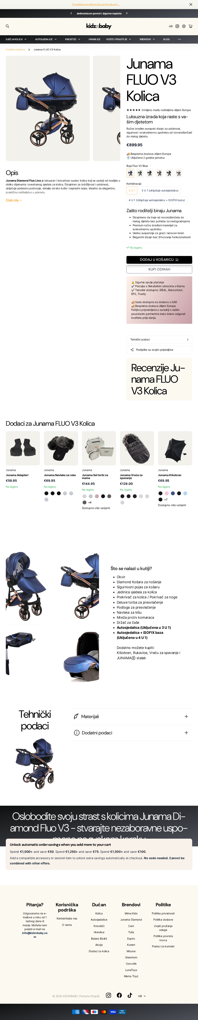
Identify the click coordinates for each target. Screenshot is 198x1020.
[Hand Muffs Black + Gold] (46, 493)
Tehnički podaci (140, 339)
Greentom (131, 957)
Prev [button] (71, 13)
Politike (163, 905)
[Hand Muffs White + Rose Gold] (64, 493)
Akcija (99, 944)
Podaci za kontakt (163, 946)
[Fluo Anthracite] (160, 493)
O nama (67, 924)
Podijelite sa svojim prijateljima (154, 349)
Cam (131, 926)
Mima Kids (131, 913)
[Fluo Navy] (172, 493)
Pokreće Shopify (89, 996)
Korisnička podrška (67, 907)
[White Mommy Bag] (84, 496)
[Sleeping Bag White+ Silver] (122, 502)
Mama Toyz (131, 976)
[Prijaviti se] (184, 26)
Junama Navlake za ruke (60, 475)
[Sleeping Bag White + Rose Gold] (140, 496)
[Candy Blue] (185, 493)
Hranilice (94, 39)
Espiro (131, 938)
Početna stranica (15, 49)
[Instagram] (108, 995)
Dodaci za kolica (99, 951)
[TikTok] (130, 995)
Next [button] (127, 13)
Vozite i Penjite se (116, 39)
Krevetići (70, 39)
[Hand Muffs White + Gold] (71, 493)
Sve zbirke (26, 39)
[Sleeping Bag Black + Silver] (134, 496)
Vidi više (179, 39)
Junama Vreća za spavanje (131, 476)
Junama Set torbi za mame (95, 476)
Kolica (98, 913)
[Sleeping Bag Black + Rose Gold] (128, 496)
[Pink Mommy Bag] (96, 496)
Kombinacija (133, 183)
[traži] (7, 26)
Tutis (131, 932)
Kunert (131, 944)
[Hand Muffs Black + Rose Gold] (52, 493)
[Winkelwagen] (190, 26)
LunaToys (131, 970)
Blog (166, 39)
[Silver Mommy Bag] (109, 496)
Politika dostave (163, 919)
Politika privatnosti (163, 913)
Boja (137, 165)
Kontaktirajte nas (67, 918)
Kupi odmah (159, 269)
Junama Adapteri (17, 475)
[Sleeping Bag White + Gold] (147, 496)
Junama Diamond (131, 919)
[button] (110, 108)
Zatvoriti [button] (190, 4)
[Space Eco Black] (160, 499)
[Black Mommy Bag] (103, 496)
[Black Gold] (179, 493)
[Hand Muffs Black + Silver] (58, 493)
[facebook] (119, 995)
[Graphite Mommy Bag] (84, 502)
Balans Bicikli (99, 938)
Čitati (12, 200)
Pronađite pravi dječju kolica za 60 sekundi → (96, 4)
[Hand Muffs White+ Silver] (46, 499)
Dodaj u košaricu (157, 259)
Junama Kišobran (169, 475)
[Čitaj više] (177, 26)
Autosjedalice (44, 39)
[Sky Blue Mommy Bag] (90, 496)
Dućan (99, 905)
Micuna (131, 951)
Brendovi (145, 39)
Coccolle (131, 963)
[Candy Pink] (166, 493)
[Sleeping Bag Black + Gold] (122, 496)
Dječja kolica (14, 39)
